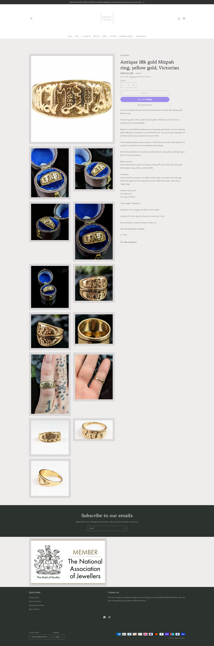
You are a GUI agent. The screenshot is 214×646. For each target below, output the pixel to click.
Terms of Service (35, 601)
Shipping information (36, 605)
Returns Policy (34, 609)
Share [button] (125, 235)
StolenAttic (176, 638)
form (149, 597)
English (57, 637)
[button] (31, 18)
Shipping (132, 76)
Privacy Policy (34, 597)
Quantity (123, 80)
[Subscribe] (124, 528)
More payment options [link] (145, 104)
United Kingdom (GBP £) (39, 637)
